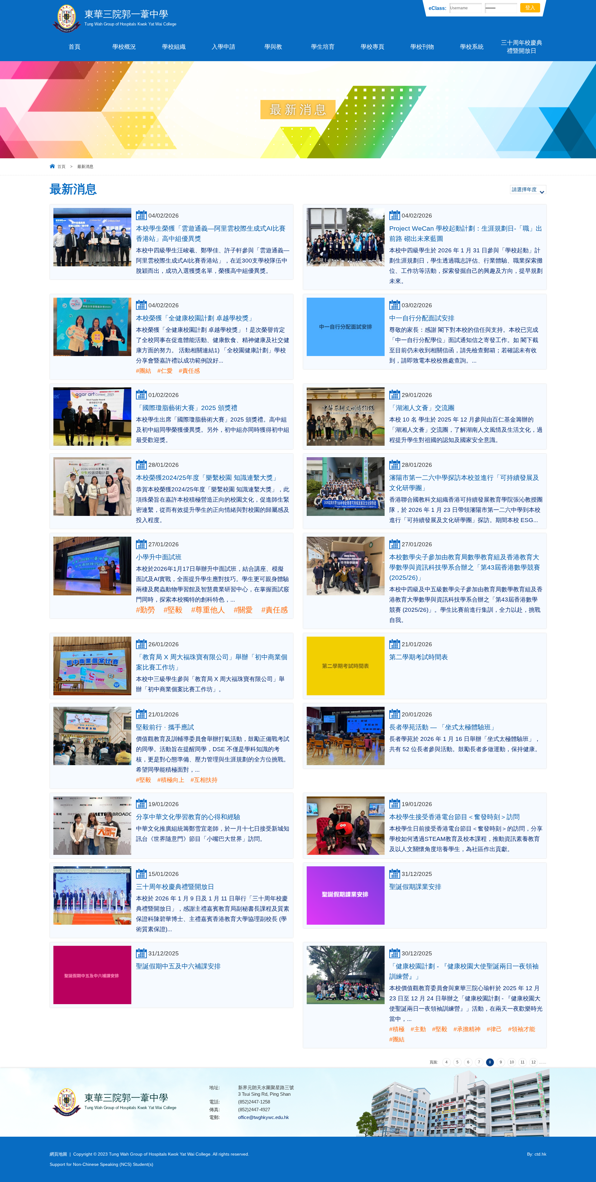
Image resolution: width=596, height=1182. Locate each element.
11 (523, 1062)
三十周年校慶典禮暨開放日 (521, 46)
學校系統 (472, 46)
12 (533, 1062)
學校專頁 (372, 46)
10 (512, 1062)
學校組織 (174, 46)
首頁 (74, 46)
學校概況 (124, 46)
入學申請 (223, 46)
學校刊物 (422, 46)
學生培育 (323, 46)
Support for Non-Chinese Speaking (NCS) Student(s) (101, 1164)
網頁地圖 (58, 1154)
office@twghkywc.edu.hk (263, 1117)
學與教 (273, 46)
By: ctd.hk (536, 1154)
